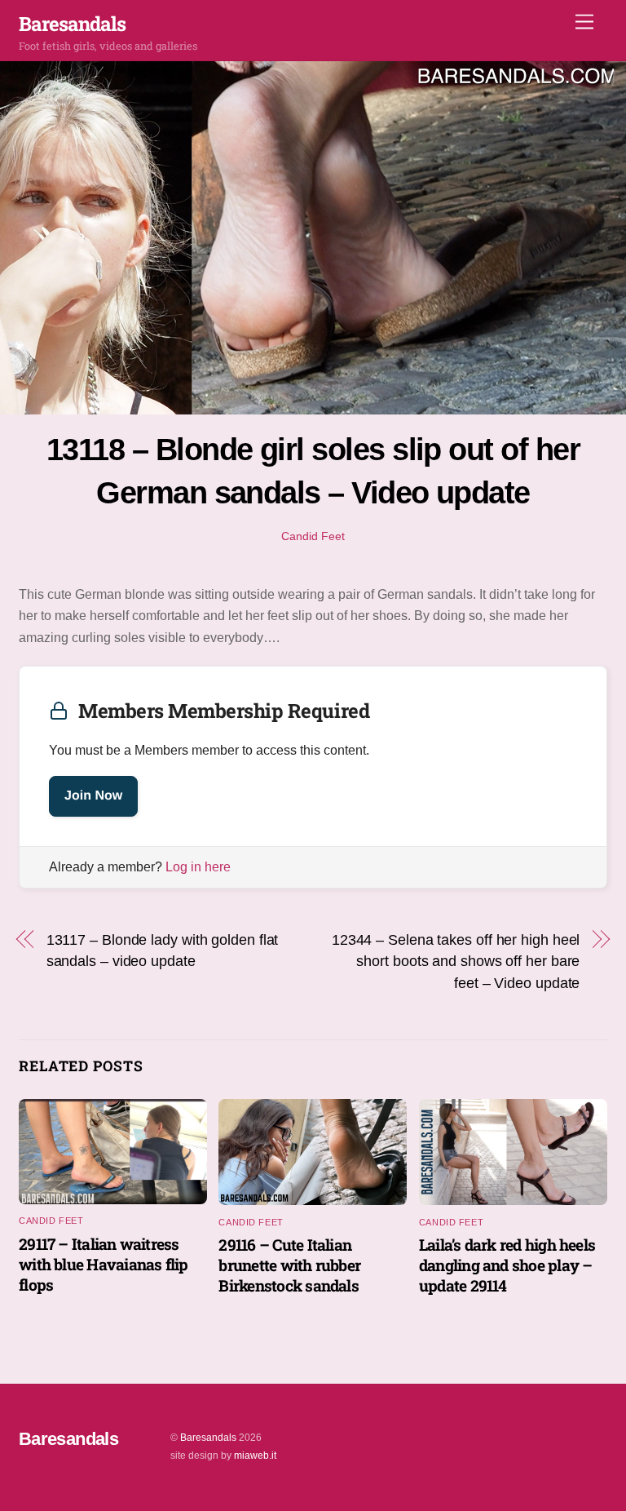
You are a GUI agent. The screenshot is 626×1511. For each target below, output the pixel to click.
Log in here (198, 867)
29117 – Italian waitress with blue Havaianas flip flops (103, 1264)
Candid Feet (313, 536)
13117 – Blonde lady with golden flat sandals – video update (162, 950)
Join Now (93, 796)
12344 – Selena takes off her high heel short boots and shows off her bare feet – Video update (456, 961)
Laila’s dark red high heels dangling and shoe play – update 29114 (507, 1265)
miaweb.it (255, 1455)
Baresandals (208, 1437)
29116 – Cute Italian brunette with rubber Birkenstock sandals (289, 1265)
